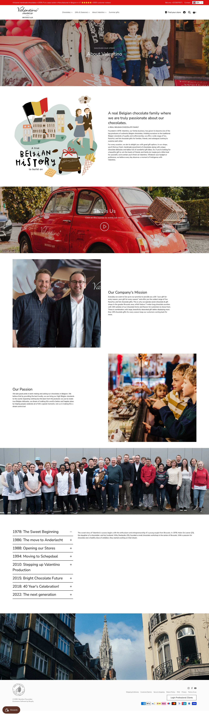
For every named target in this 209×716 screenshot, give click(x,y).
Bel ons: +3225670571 (174, 2)
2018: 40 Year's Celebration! (36, 586)
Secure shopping (159, 692)
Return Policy (170, 692)
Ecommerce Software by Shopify (23, 701)
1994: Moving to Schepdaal (35, 556)
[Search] (189, 12)
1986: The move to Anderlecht (38, 539)
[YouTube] (195, 688)
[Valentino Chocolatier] (28, 12)
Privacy (184, 692)
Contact (187, 2)
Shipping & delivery (132, 692)
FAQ (178, 692)
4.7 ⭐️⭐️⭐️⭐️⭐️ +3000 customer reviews (95, 2)
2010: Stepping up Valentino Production (36, 567)
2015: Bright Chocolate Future (38, 578)
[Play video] (104, 226)
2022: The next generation (34, 594)
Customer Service (146, 692)
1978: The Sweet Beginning (36, 531)
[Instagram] (188, 688)
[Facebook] (192, 688)
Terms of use (192, 692)
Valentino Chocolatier (25, 699)
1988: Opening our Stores (34, 548)
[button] (197, 2)
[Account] (184, 12)
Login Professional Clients (182, 697)
